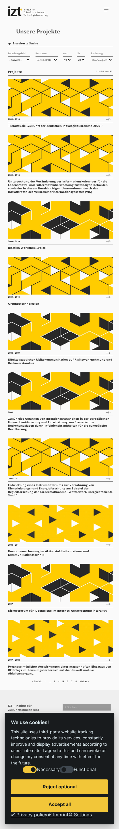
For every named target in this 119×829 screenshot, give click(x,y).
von (65, 53)
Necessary (48, 769)
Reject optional (60, 787)
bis (78, 53)
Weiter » (84, 681)
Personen (41, 53)
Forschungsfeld (16, 53)
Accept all (60, 804)
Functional (85, 769)
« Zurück (37, 681)
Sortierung (97, 53)
